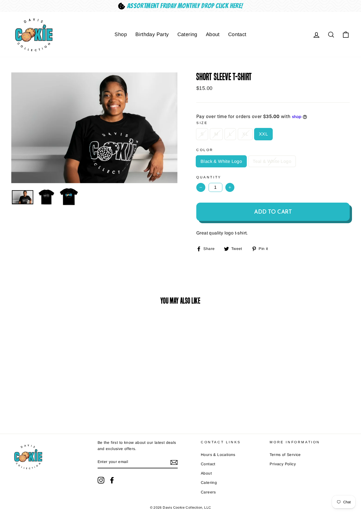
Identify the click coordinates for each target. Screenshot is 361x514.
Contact (237, 34)
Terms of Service (285, 455)
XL (245, 134)
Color (204, 150)
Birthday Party (152, 34)
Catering (187, 34)
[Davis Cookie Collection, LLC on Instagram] (101, 480)
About (213, 34)
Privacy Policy (283, 464)
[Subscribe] (174, 462)
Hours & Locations (218, 455)
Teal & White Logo (272, 161)
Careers (208, 492)
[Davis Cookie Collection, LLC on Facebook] (112, 480)
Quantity (208, 177)
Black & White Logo (221, 161)
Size (202, 123)
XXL (263, 134)
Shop (121, 34)
